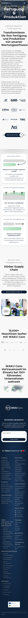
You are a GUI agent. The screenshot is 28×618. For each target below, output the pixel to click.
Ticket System (5, 466)
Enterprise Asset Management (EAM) (20, 488)
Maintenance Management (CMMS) (19, 497)
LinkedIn (19, 510)
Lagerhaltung (7, 583)
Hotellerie (6, 590)
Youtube (19, 514)
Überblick (6, 528)
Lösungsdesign (7, 536)
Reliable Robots (20, 475)
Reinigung (6, 594)
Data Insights (5, 464)
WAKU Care (4, 484)
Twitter (19, 512)
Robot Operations (20, 473)
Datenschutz (19, 539)
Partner (17, 530)
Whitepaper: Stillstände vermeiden (19, 469)
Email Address (6, 433)
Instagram (20, 516)
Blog (16, 462)
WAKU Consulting (6, 486)
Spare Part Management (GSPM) (19, 503)
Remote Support (8, 565)
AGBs (16, 537)
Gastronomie (7, 592)
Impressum (18, 535)
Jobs (16, 524)
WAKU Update (19, 481)
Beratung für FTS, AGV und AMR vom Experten (7, 490)
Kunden (17, 528)
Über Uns (18, 522)
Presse (17, 526)
